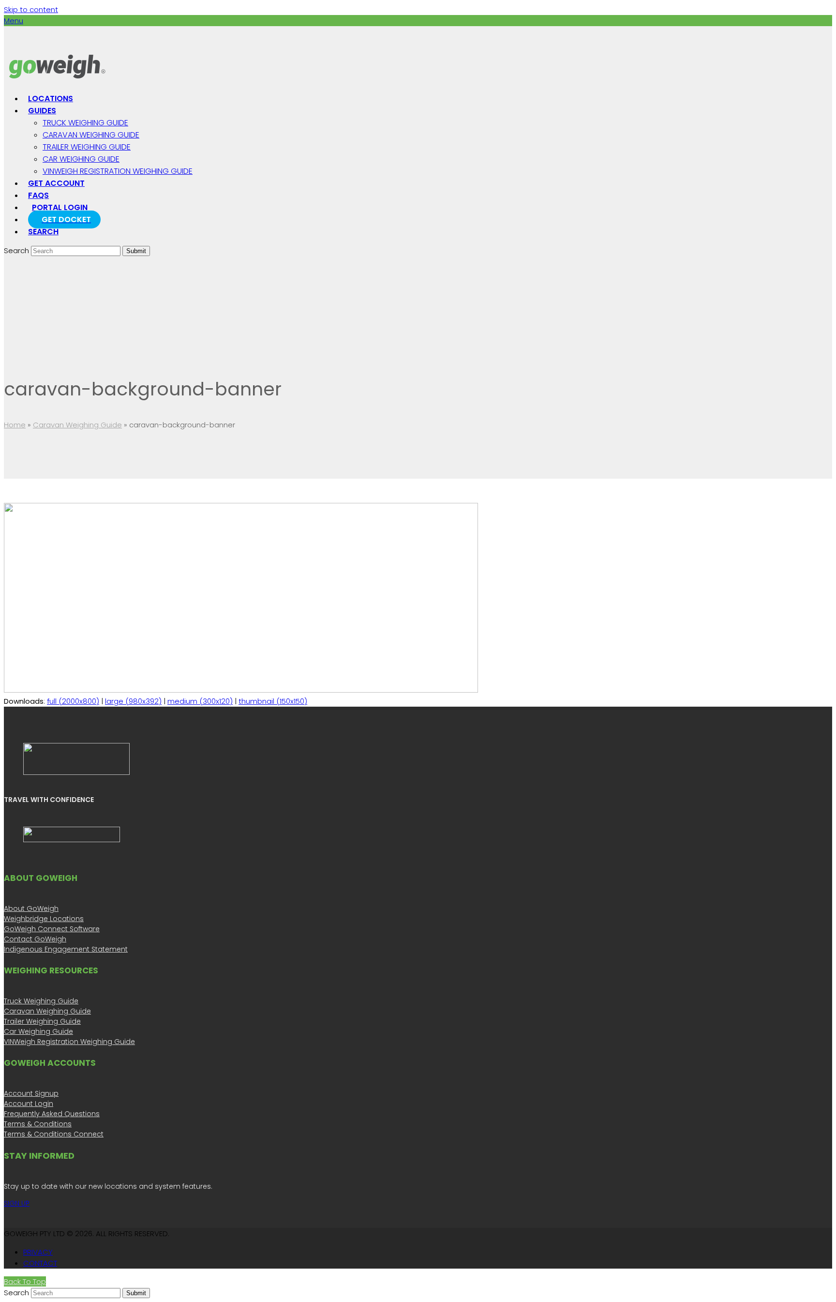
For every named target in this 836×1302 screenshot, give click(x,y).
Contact (40, 1263)
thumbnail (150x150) (273, 701)
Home (15, 425)
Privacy (38, 1252)
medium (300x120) (200, 701)
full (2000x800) (73, 701)
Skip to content (31, 9)
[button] (13, 20)
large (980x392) (133, 701)
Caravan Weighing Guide (77, 425)
